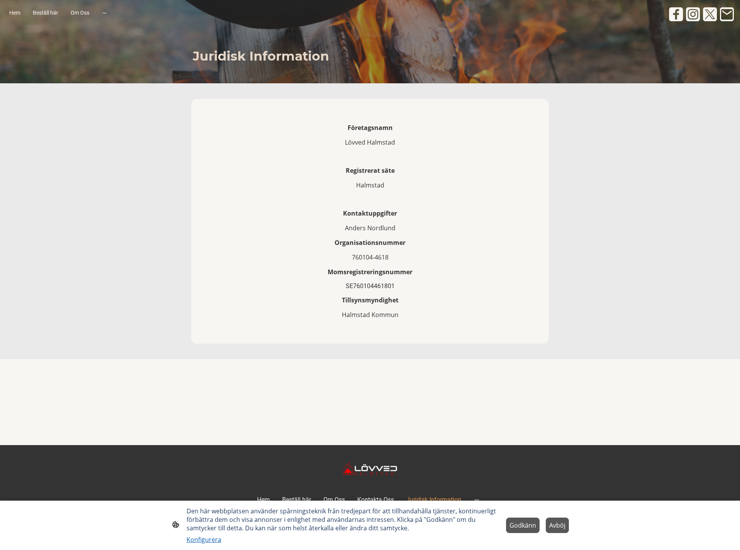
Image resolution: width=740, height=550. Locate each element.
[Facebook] (676, 14)
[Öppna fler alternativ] (104, 13)
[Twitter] (710, 14)
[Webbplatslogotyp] (370, 468)
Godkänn (523, 525)
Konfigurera (204, 539)
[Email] (727, 14)
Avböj (557, 525)
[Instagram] (693, 14)
